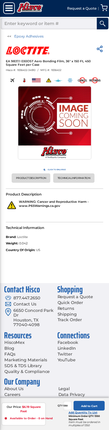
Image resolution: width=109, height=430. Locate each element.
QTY (60, 405)
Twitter (65, 354)
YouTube (67, 360)
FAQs (9, 354)
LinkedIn (67, 348)
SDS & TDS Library (23, 365)
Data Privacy (71, 394)
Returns (66, 308)
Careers (12, 394)
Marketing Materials (25, 360)
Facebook (68, 342)
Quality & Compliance (27, 371)
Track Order (70, 319)
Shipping (67, 314)
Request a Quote (75, 296)
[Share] (99, 49)
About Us (14, 388)
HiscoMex (14, 342)
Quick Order (70, 302)
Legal (64, 388)
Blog (9, 348)
